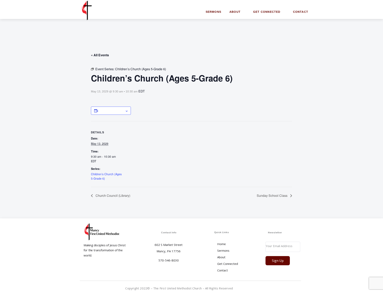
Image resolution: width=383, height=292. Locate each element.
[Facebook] (298, 288)
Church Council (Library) (112, 195)
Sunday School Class (272, 195)
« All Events (100, 55)
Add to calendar (111, 111)
